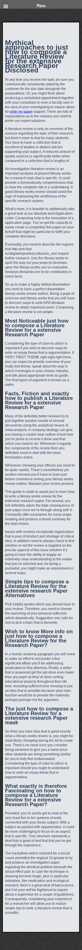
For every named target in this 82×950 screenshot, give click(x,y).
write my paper (21, 111)
